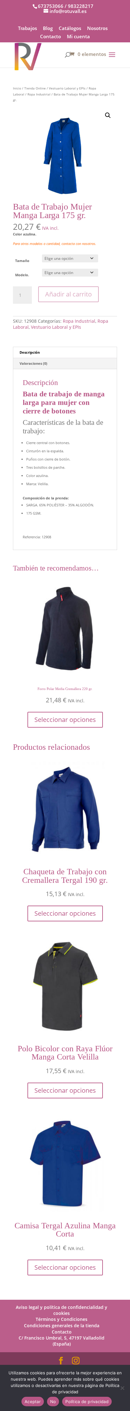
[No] (122, 1388)
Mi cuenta (78, 37)
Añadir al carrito (68, 294)
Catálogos (70, 28)
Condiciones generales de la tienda (61, 1325)
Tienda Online (35, 88)
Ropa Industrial (38, 94)
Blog (48, 28)
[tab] (65, 498)
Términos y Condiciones (61, 1319)
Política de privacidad (87, 1401)
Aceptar (33, 1401)
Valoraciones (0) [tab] (33, 363)
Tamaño (22, 260)
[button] (108, 115)
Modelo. (22, 274)
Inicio (17, 88)
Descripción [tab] (30, 352)
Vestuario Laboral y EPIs (67, 88)
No (53, 1401)
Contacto (50, 37)
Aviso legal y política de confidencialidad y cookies (61, 1310)
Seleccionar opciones (65, 719)
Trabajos (27, 28)
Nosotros (97, 28)
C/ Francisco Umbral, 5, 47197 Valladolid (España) (61, 1341)
